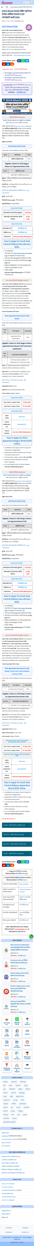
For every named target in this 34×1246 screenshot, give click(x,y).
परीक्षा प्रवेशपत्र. (6, 1214)
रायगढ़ (18, 1107)
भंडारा (10, 1086)
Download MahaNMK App (9, 1190)
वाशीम (25, 1115)
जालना (5, 1093)
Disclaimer (9, 1232)
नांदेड (22, 1100)
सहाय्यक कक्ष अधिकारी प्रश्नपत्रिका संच (13, 1173)
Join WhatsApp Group (8, 1197)
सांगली (5, 1111)
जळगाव (13, 1093)
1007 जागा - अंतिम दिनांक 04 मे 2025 (13, 834)
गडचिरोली (12, 1089)
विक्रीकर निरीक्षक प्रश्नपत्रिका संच (12, 1170)
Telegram (25, 1228)
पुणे (12, 1107)
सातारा (13, 1111)
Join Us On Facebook (8, 1184)
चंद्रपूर (26, 1086)
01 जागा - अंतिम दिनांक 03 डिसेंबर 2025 (14, 825)
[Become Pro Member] (24, 2)
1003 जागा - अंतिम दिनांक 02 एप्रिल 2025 (14, 844)
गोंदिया (20, 1089)
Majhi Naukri (5, 1133)
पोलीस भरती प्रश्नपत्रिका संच (10, 1157)
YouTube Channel (7, 1187)
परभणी (5, 1107)
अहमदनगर (6, 1100)
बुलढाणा (18, 1086)
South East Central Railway (22, 126)
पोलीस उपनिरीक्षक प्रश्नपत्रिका (11, 1166)
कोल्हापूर (22, 1093)
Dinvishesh (5, 1136)
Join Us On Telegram (8, 1200)
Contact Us (25, 1232)
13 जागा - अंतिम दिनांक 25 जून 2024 (13, 853)
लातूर (5, 1096)
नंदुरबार (5, 1104)
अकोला (5, 1082)
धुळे (4, 1089)
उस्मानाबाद (22, 1104)
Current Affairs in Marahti (9, 1139)
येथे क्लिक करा (20, 874)
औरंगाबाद (23, 1082)
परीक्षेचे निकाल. (6, 1211)
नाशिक (13, 1104)
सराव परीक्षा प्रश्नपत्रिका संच (10, 1163)
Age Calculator (24, 884)
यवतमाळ (6, 1118)
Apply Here (16, 450)
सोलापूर (5, 1115)
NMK (7, 49)
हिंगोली (28, 1089)
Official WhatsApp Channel (22, 55)
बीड (4, 1086)
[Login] (27, 2)
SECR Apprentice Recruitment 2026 (17, 316)
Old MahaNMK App (7, 1193)
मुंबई (11, 1096)
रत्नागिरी (26, 1107)
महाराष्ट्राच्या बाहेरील (9, 1122)
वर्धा (18, 1115)
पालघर (14, 1118)
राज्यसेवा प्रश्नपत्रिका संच (9, 1160)
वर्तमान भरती (23, 897)
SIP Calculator (6, 1146)
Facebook (9, 1228)
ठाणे (12, 1115)
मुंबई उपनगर (20, 1096)
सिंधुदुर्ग (20, 1111)
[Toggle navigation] (30, 2)
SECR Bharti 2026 (14, 146)
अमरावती (14, 1082)
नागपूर (15, 1100)
